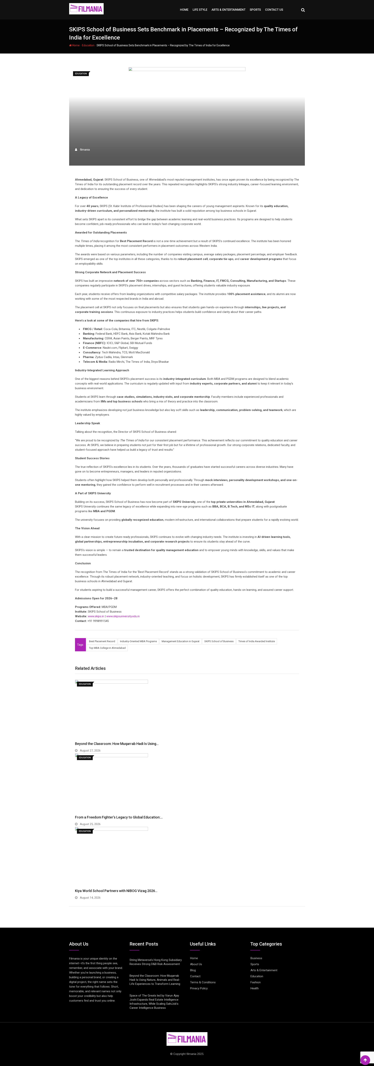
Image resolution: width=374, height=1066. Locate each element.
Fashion (256, 982)
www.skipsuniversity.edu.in (123, 616)
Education (88, 45)
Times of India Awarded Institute (256, 641)
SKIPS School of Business (219, 641)
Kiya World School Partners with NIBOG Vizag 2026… (116, 891)
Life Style (200, 9)
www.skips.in (96, 616)
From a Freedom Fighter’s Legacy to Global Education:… (119, 817)
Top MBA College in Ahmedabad (107, 647)
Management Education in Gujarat (180, 641)
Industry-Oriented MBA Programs (138, 641)
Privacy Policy (199, 988)
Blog (193, 970)
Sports (255, 9)
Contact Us (274, 9)
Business (256, 958)
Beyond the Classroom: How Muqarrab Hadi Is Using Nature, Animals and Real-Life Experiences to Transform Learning (155, 980)
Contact (195, 976)
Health (255, 988)
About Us (196, 964)
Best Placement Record (102, 641)
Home (184, 9)
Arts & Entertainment (228, 9)
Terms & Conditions (203, 982)
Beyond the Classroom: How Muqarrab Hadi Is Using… (117, 744)
